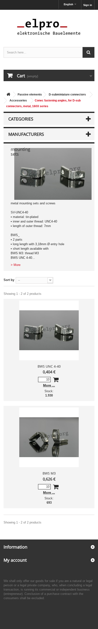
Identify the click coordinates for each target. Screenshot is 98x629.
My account (15, 560)
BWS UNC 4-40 (49, 366)
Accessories (18, 100)
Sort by (9, 280)
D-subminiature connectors (67, 94)
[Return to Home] (8, 95)
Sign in (87, 5)
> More (15, 265)
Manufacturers (26, 134)
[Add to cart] (56, 380)
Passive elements (30, 94)
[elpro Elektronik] (49, 26)
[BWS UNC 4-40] (49, 330)
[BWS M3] (49, 437)
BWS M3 (49, 473)
